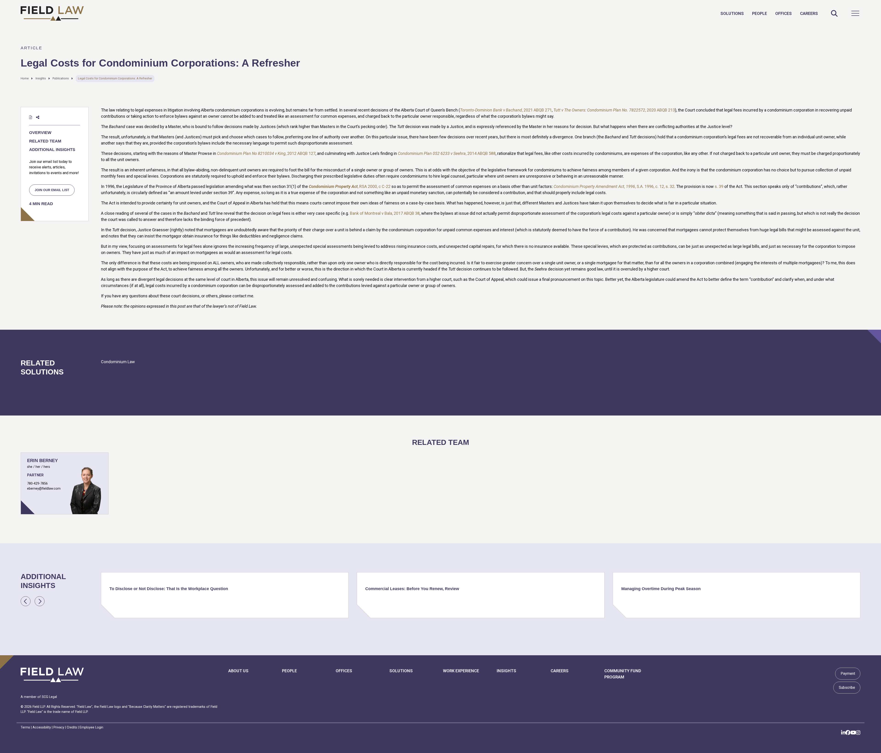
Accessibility (42, 727)
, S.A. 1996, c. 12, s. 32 (614, 186)
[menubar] (769, 13)
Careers (809, 13)
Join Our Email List (52, 190)
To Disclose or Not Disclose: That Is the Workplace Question (168, 588)
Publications (61, 78)
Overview (40, 132)
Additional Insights (52, 149)
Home (25, 78)
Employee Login (91, 727)
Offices (783, 13)
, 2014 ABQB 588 (447, 153)
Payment (848, 673)
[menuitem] (732, 13)
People (759, 13)
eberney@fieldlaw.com (44, 489)
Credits (72, 727)
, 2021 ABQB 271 (506, 110)
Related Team (45, 141)
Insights (41, 78)
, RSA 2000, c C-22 (349, 186)
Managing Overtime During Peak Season (661, 588)
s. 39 (719, 186)
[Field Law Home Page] (52, 13)
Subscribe (847, 687)
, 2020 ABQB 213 (614, 110)
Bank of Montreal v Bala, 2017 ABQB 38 (385, 213)
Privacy (58, 727)
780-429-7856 (37, 483)
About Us (238, 670)
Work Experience (461, 670)
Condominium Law (118, 361)
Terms (25, 727)
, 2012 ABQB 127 (266, 153)
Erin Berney (42, 460)
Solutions (732, 13)
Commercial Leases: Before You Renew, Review (412, 588)
